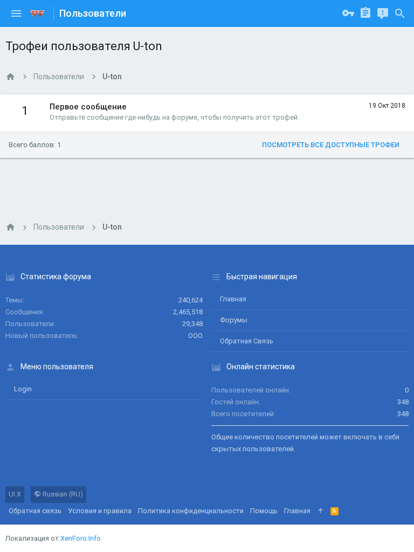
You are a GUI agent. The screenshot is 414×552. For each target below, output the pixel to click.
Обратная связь (246, 341)
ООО (195, 336)
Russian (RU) (62, 494)
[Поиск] (400, 13)
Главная (233, 299)
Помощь (264, 511)
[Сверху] (320, 511)
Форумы (233, 320)
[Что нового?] (382, 13)
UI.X (15, 494)
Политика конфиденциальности (191, 511)
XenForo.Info (80, 538)
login (23, 389)
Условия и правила (100, 511)
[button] (16, 13)
